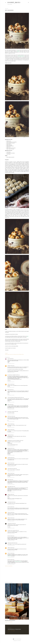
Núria (8, 479)
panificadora (20, 354)
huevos (10, 354)
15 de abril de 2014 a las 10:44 (11, 363)
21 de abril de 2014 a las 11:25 (11, 515)
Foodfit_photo (10, 523)
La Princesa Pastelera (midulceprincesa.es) (14, 397)
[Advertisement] (17, 574)
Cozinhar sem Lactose (11, 411)
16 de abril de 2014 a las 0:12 (11, 460)
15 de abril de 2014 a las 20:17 (11, 432)
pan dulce (17, 354)
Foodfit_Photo (14, 2)
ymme (8, 358)
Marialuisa (9, 448)
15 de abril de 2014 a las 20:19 (11, 438)
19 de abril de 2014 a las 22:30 (11, 504)
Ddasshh (9, 494)
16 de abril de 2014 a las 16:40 (11, 477)
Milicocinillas (9, 486)
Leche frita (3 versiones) (14, 629)
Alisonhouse (9, 416)
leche (12, 354)
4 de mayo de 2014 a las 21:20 (11, 545)
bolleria (8, 354)
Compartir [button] (6, 353)
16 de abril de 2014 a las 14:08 (11, 466)
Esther (8, 404)
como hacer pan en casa (18, 561)
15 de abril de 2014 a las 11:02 (11, 372)
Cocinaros (9, 457)
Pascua (23, 354)
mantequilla (14, 354)
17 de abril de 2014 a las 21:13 (11, 499)
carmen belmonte (10, 468)
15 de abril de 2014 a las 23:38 (11, 455)
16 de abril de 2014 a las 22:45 (11, 484)
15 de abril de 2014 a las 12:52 (11, 387)
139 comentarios (13, 630)
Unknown (9, 384)
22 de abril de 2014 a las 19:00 (11, 533)
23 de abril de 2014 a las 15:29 (11, 540)
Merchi (9, 389)
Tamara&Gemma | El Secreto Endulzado (13, 440)
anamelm (9, 365)
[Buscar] (28, 2)
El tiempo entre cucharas (11, 530)
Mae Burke (19, 640)
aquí (27, 336)
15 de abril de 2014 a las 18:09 (11, 421)
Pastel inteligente (10, 620)
